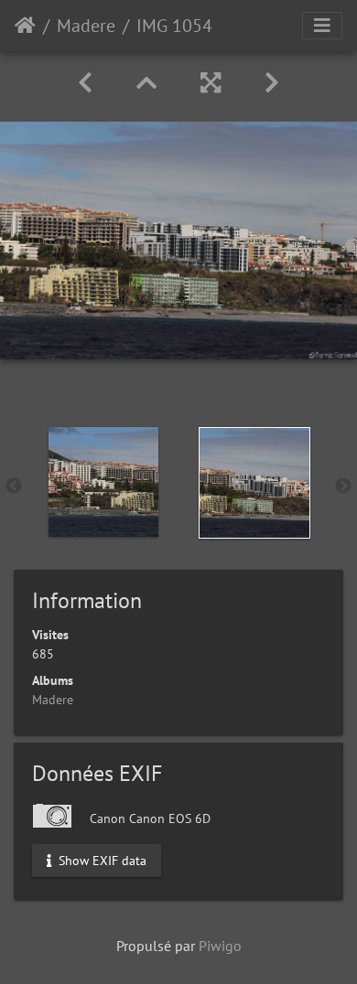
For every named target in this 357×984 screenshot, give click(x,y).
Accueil (25, 25)
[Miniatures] (146, 83)
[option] (102, 482)
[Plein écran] (210, 83)
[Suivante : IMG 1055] (272, 83)
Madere (86, 25)
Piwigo (220, 945)
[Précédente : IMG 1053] (85, 83)
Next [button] (343, 486)
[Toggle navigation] (322, 25)
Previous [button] (14, 486)
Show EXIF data (100, 859)
